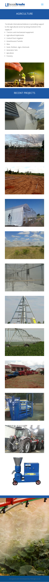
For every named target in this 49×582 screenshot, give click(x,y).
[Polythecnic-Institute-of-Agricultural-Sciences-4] (24, 226)
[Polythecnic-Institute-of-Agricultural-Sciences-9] (24, 388)
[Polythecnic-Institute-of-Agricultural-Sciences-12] (24, 452)
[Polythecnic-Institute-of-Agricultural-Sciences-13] (24, 485)
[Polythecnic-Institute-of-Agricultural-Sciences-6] (24, 291)
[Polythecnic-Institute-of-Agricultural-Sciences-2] (24, 161)
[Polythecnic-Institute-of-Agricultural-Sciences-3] (24, 194)
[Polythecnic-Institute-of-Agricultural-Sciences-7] (24, 323)
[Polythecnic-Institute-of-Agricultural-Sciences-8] (24, 355)
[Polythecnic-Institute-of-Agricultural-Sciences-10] (24, 420)
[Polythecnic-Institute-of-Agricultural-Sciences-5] (24, 258)
